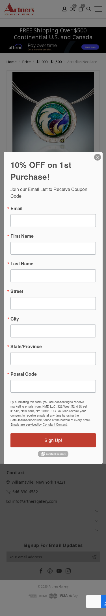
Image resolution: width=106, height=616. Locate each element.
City (14, 319)
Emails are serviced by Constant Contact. (39, 424)
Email (16, 208)
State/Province (26, 346)
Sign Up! (53, 440)
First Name (22, 236)
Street (16, 291)
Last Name (21, 263)
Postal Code (23, 374)
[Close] (97, 157)
